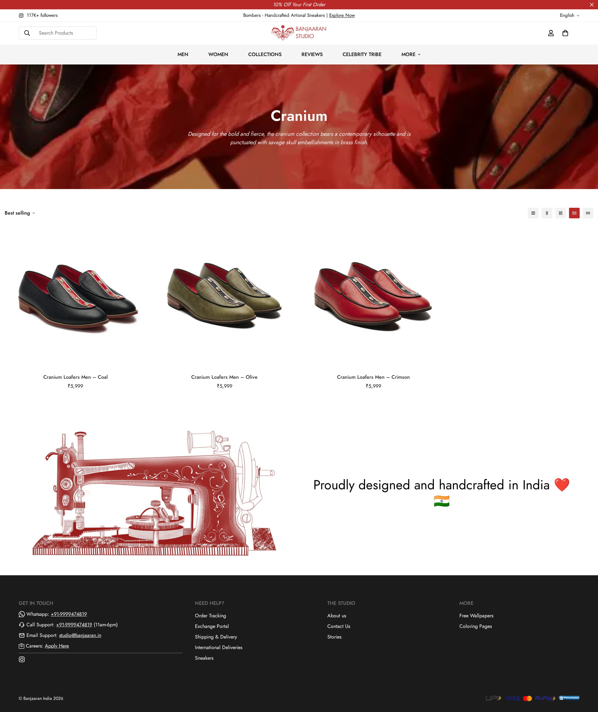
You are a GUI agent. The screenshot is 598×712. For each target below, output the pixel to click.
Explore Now (342, 15)
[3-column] (560, 213)
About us (336, 615)
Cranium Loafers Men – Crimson (373, 377)
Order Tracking (210, 615)
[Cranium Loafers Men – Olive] (225, 296)
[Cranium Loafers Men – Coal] (75, 296)
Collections (265, 54)
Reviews (312, 54)
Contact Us (338, 626)
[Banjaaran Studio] (299, 33)
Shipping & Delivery (216, 636)
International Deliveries (218, 647)
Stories (334, 636)
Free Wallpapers (476, 615)
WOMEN (218, 54)
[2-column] (547, 213)
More (408, 54)
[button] (565, 33)
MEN (183, 54)
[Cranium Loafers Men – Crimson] (373, 296)
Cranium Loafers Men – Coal (75, 377)
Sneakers (204, 658)
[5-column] (588, 213)
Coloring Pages (475, 626)
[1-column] (533, 213)
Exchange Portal (212, 626)
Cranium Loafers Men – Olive (224, 377)
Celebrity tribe (362, 54)
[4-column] (574, 213)
